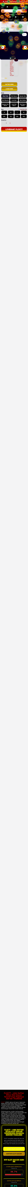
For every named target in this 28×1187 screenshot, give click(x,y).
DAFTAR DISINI (9, 84)
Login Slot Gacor (14, 1149)
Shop (2, 7)
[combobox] (12, 10)
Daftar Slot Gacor (14, 1154)
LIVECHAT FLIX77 (14, 129)
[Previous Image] (3, 47)
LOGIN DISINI (9, 88)
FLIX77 (3, 1102)
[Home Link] (11, 7)
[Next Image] (25, 47)
